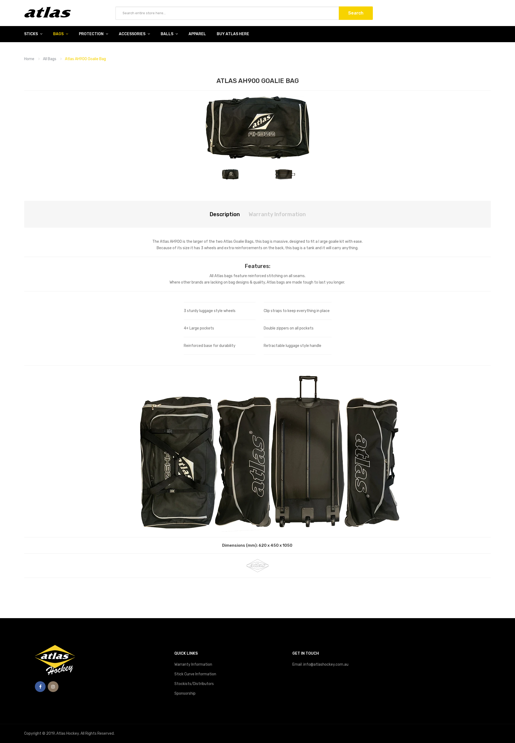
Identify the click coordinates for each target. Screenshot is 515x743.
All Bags (49, 59)
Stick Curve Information (195, 674)
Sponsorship (185, 693)
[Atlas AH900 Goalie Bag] (230, 174)
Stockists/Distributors (194, 684)
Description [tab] (224, 214)
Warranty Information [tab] (277, 214)
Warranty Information (193, 664)
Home (29, 59)
